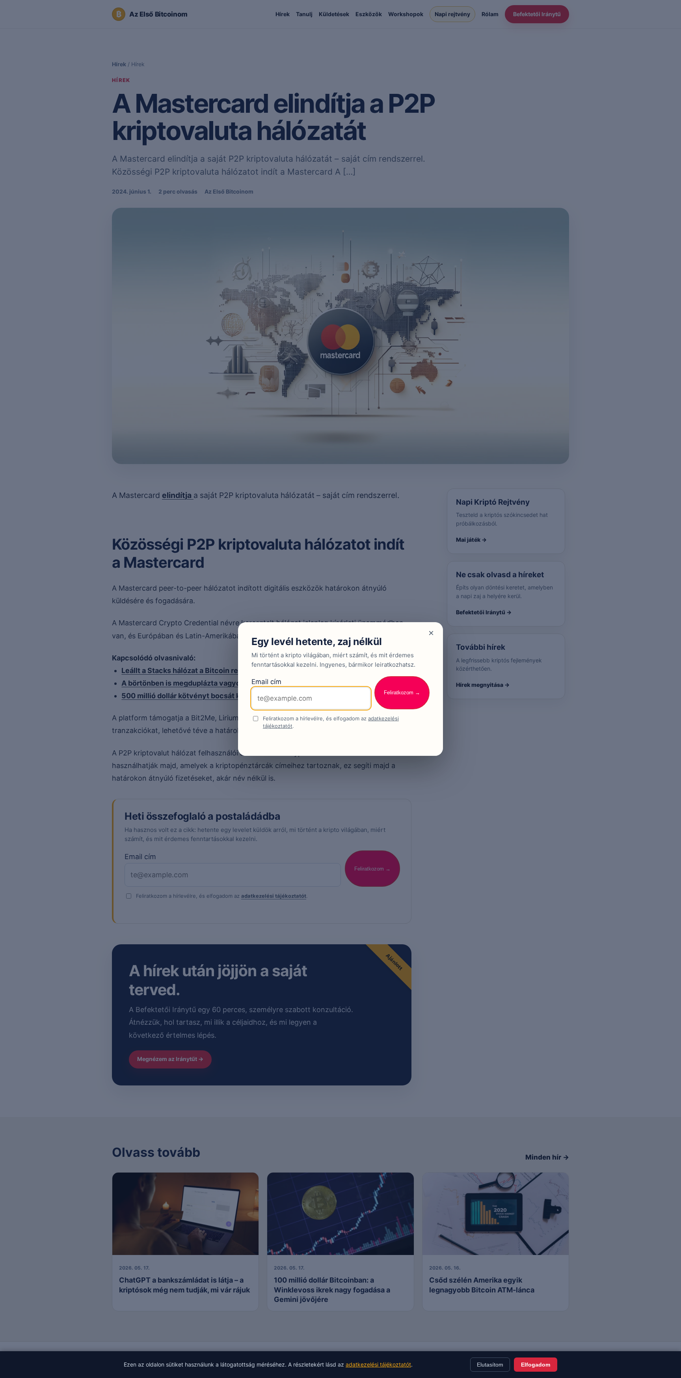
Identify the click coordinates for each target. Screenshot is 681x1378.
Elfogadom (535, 1364)
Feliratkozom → (402, 693)
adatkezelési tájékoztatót (378, 1364)
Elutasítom (490, 1364)
